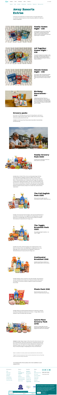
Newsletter (8, 375)
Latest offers (8, 374)
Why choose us (28, 373)
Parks (7, 371)
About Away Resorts (21, 379)
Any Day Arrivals (9, 378)
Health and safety (37, 381)
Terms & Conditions (37, 375)
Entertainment (24, 4)
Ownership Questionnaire (28, 372)
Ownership (28, 376)
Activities (18, 4)
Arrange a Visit (28, 379)
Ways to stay (8, 372)
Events (15, 4)
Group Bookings (8, 377)
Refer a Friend (20, 380)
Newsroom (20, 376)
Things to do (35, 4)
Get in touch (36, 374)
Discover (11, 4)
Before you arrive (40, 4)
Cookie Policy (36, 378)
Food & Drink (29, 4)
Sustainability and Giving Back (21, 373)
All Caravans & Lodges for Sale (28, 381)
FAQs (35, 371)
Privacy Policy (36, 377)
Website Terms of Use (37, 372)
